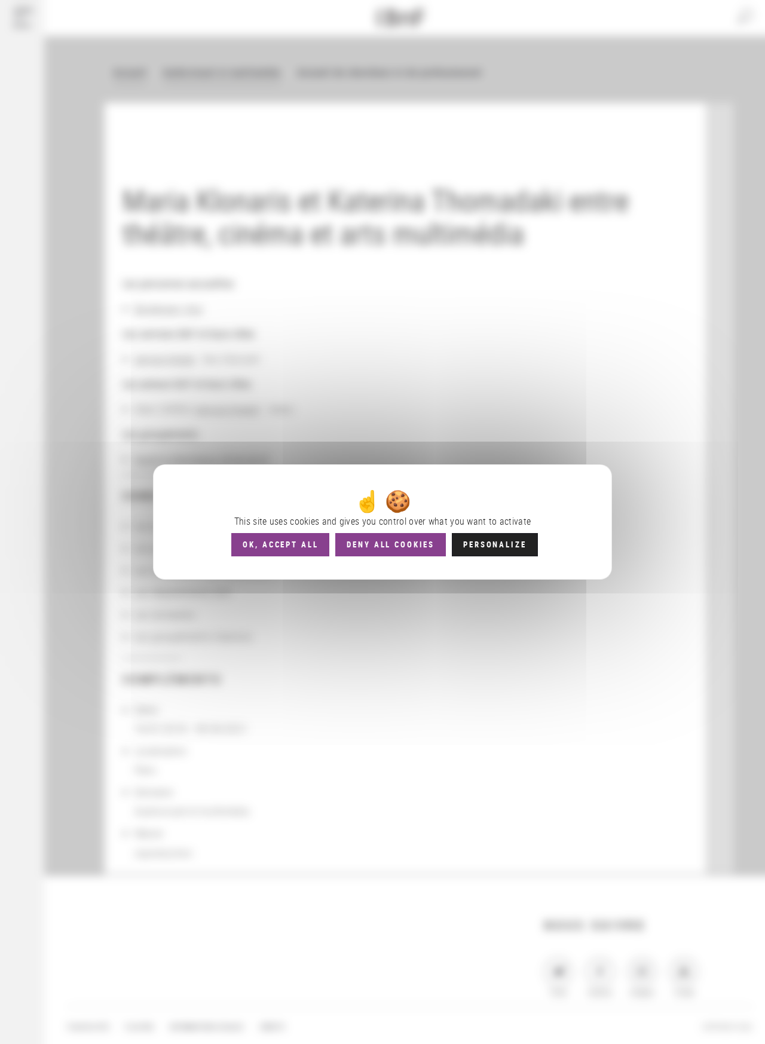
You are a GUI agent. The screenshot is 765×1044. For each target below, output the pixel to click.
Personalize (494, 544)
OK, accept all (280, 544)
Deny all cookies (390, 544)
